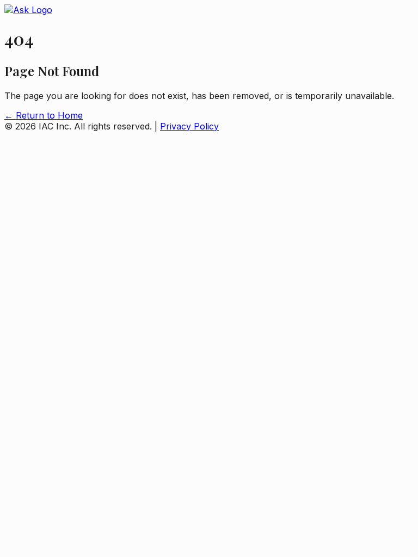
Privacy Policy (189, 126)
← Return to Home (43, 115)
